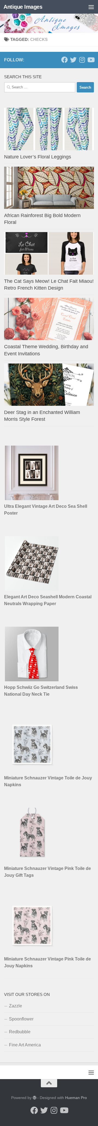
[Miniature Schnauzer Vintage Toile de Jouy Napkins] (32, 770)
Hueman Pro (76, 1097)
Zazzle (15, 1006)
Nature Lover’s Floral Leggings (37, 157)
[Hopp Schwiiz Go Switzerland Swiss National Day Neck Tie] (32, 680)
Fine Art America (25, 1045)
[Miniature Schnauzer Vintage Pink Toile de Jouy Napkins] (32, 951)
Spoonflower (21, 1019)
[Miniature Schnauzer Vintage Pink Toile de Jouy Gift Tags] (32, 861)
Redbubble (19, 1031)
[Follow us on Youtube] (90, 59)
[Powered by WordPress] (34, 1098)
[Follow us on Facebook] (64, 59)
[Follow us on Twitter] (73, 59)
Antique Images (23, 7)
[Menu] (91, 7)
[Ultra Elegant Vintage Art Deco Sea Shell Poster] (32, 499)
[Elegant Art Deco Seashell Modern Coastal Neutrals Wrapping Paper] (32, 589)
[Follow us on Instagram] (82, 59)
